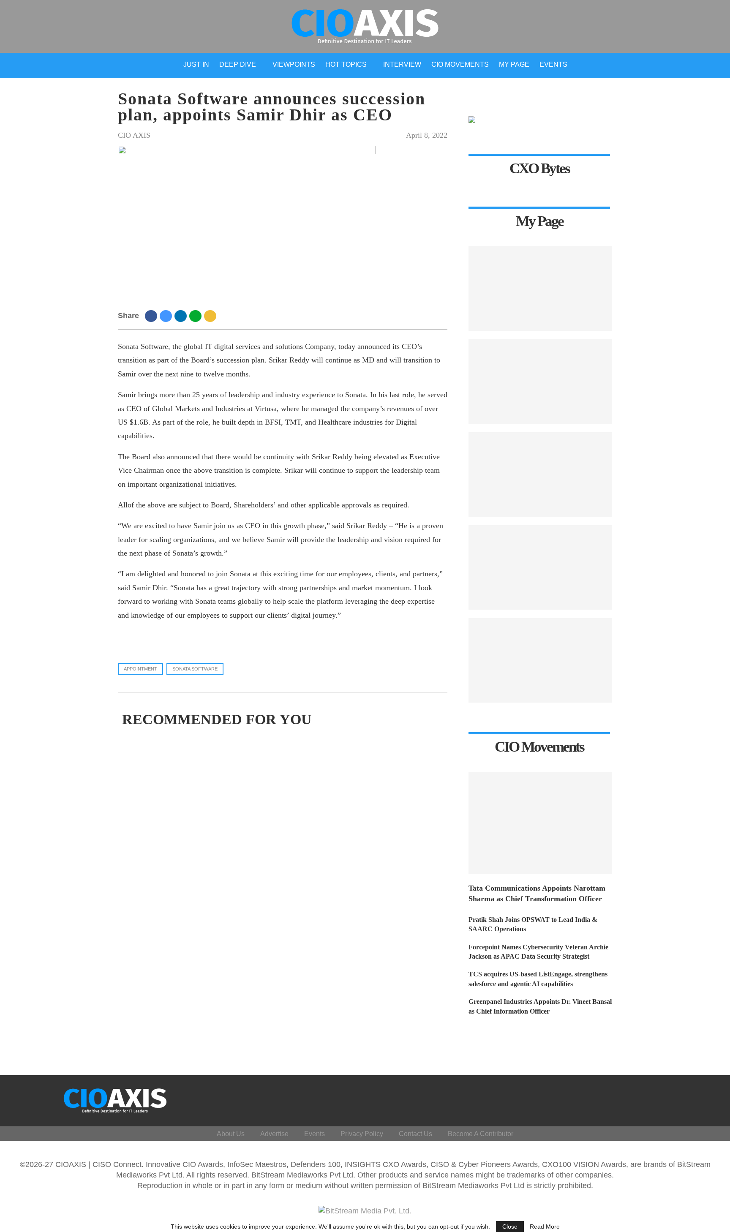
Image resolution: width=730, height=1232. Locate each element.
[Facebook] (623, 1098)
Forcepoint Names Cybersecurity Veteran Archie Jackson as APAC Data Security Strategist (538, 951)
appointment (140, 668)
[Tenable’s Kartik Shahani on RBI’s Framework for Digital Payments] (540, 660)
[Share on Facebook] (152, 315)
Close (510, 1226)
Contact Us (415, 1133)
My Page (514, 64)
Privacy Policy (361, 1133)
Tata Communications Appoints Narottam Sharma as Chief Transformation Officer (537, 893)
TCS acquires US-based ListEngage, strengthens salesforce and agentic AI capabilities (538, 978)
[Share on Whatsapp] (196, 315)
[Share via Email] (211, 315)
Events (553, 64)
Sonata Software (195, 668)
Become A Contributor (480, 1133)
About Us (231, 1133)
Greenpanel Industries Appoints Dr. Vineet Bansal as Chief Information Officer (540, 1006)
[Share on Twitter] (167, 315)
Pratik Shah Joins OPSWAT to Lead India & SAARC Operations (533, 924)
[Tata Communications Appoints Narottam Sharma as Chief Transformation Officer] (540, 823)
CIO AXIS (134, 135)
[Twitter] (644, 1098)
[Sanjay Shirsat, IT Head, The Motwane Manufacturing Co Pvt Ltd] (540, 288)
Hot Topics (346, 64)
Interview (402, 64)
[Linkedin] (664, 1098)
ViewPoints (293, 64)
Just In (196, 64)
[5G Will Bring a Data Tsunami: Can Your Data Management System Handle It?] (540, 381)
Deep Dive (237, 64)
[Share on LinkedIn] (181, 315)
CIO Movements (460, 64)
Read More (545, 1226)
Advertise (274, 1133)
